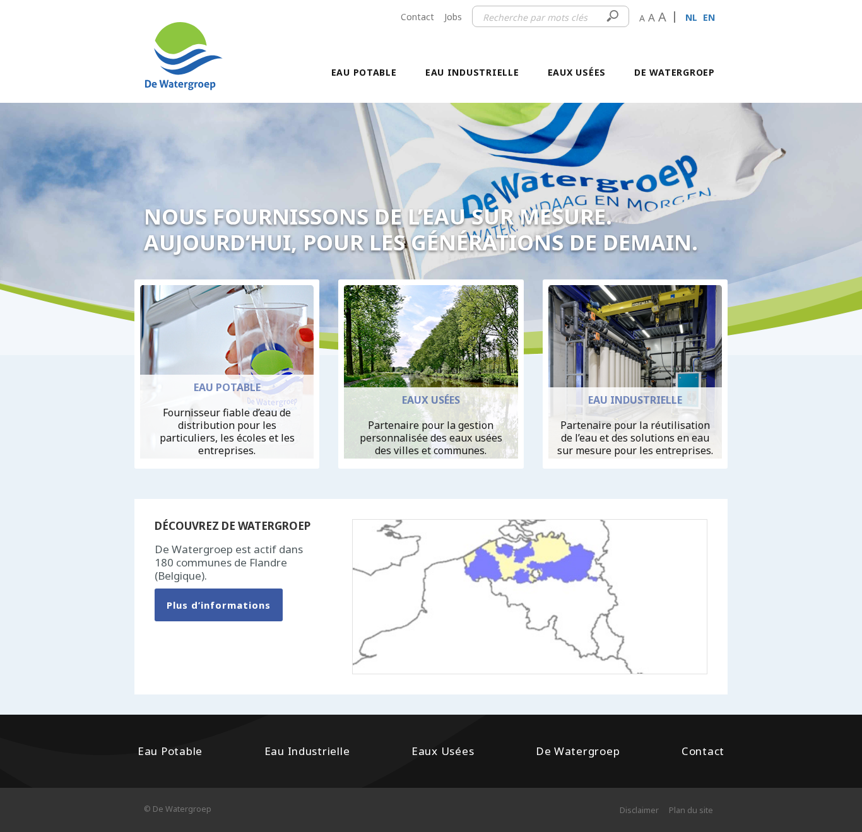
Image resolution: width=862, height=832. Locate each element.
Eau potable (364, 72)
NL (691, 17)
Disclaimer (639, 810)
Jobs (453, 17)
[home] (184, 43)
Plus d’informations (219, 605)
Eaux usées (577, 72)
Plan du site (691, 810)
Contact (417, 17)
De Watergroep (674, 72)
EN (709, 17)
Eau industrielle (472, 72)
